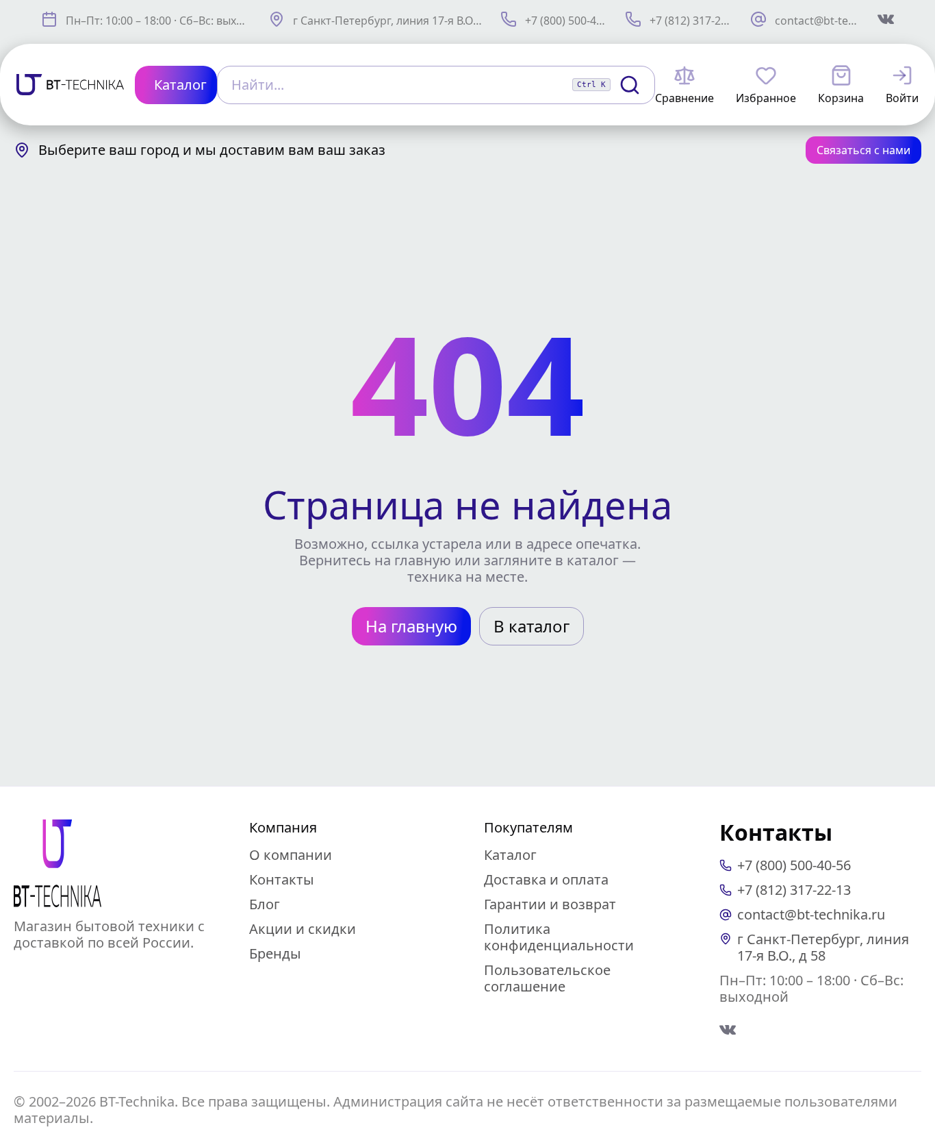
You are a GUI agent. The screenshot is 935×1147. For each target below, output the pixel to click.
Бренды (275, 953)
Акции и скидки (302, 929)
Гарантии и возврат (550, 904)
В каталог (531, 626)
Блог (264, 904)
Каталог (510, 855)
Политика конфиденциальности (559, 937)
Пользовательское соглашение (547, 978)
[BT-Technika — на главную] (57, 863)
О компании (290, 855)
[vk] (727, 1030)
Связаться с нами (863, 150)
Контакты (281, 879)
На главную (411, 626)
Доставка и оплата (546, 879)
